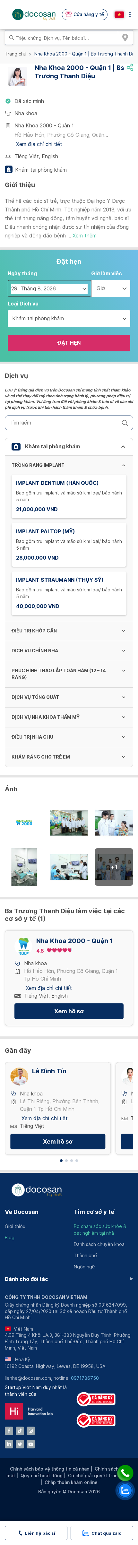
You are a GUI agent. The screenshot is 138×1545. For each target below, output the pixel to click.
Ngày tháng (22, 273)
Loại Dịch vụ (23, 304)
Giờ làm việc (106, 273)
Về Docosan (22, 1211)
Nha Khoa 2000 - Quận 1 (74, 941)
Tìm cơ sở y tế (94, 1211)
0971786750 (85, 1378)
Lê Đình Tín (49, 1071)
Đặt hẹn (69, 343)
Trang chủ (15, 53)
